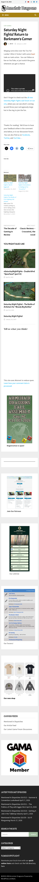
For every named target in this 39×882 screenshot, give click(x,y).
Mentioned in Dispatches (13, 721)
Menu (7, 15)
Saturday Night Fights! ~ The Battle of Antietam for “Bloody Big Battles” (19, 305)
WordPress (5, 879)
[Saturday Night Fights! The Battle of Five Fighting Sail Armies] (11, 204)
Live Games (7, 26)
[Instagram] (31, 2)
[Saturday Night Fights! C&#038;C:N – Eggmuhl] (10, 178)
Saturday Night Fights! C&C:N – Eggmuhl (8, 185)
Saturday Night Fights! (13, 316)
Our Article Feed (10, 725)
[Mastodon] (37, 2)
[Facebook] (26, 2)
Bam (13, 879)
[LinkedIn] (34, 2)
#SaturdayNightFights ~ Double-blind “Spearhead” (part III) (19, 272)
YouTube (17, 138)
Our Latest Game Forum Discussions (18, 729)
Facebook (26, 135)
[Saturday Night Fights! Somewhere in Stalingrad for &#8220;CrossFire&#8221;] (25, 178)
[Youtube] (28, 2)
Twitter (6, 138)
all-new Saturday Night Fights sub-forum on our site (19, 100)
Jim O (11, 44)
